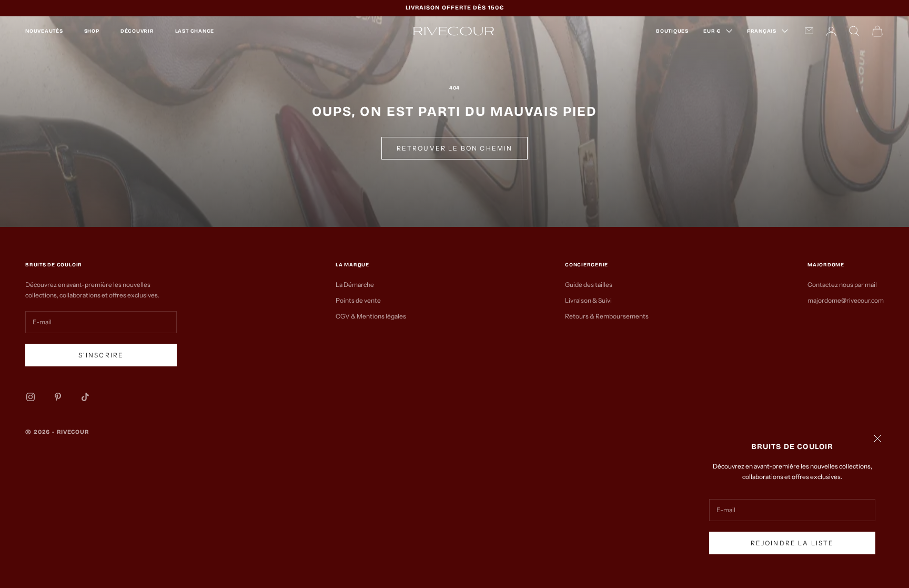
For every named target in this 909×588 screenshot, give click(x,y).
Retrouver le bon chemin (455, 148)
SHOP (91, 31)
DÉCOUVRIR (137, 31)
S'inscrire (101, 355)
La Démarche (355, 284)
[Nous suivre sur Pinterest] (58, 397)
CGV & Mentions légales (371, 316)
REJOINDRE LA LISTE (792, 543)
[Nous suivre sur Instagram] (30, 397)
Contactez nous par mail (842, 284)
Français (761, 31)
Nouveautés (44, 31)
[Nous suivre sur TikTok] (85, 397)
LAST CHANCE (194, 31)
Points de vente (358, 300)
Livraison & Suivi (588, 300)
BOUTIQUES (672, 31)
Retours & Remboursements (607, 316)
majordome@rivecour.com (845, 300)
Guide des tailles (588, 284)
